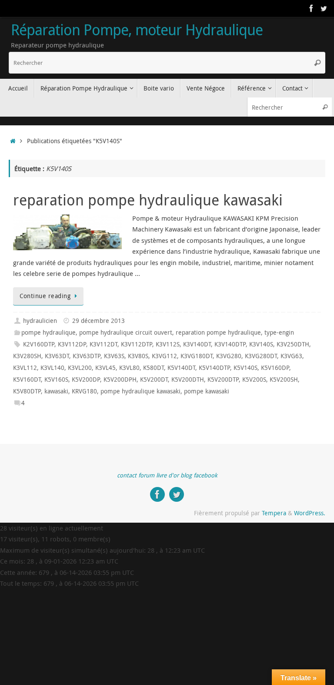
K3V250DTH (293, 344)
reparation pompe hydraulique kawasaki (148, 200)
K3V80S (138, 356)
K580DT (153, 368)
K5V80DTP (27, 391)
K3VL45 (105, 368)
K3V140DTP (230, 344)
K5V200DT (154, 379)
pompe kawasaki (206, 391)
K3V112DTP (136, 344)
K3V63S (114, 356)
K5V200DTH (187, 379)
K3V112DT (103, 344)
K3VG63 (291, 356)
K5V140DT (181, 368)
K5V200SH (284, 379)
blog (186, 475)
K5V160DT (27, 379)
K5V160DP (275, 368)
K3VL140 (52, 368)
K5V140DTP (214, 368)
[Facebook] (311, 8)
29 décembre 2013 (98, 321)
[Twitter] (323, 8)
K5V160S (56, 379)
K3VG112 (164, 356)
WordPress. (309, 513)
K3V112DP (72, 344)
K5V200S (254, 379)
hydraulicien (40, 321)
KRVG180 (84, 391)
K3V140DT (197, 344)
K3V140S (261, 344)
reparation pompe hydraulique (218, 332)
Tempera (274, 513)
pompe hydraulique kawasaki (140, 391)
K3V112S (168, 344)
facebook (205, 475)
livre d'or (167, 475)
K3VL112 (25, 368)
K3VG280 (228, 356)
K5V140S (245, 368)
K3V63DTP (86, 356)
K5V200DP (86, 379)
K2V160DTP (38, 344)
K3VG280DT (261, 356)
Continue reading (45, 296)
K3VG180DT (196, 356)
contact (127, 475)
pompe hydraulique (48, 332)
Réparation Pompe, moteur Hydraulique (137, 30)
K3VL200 (80, 368)
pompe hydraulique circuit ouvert (125, 332)
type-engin (279, 332)
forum (146, 475)
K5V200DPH (120, 379)
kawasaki (56, 391)
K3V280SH (27, 356)
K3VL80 (129, 368)
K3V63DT (57, 356)
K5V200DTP (223, 379)
